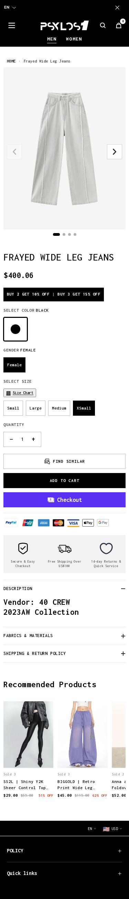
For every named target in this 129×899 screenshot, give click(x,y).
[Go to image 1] (56, 234)
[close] (118, 7)
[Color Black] (15, 329)
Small (13, 408)
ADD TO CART (64, 480)
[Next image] (114, 151)
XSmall (84, 408)
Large (36, 408)
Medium (59, 408)
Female (14, 364)
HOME (11, 61)
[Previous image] (14, 151)
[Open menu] (11, 25)
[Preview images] (28, 755)
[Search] (103, 25)
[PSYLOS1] (65, 25)
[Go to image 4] (75, 234)
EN (6, 7)
